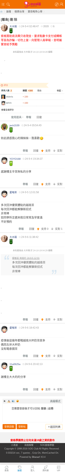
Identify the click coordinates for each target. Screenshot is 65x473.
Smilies (17, 401)
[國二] (11, 163)
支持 (48, 150)
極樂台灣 (19, 11)
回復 (39, 117)
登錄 (43, 408)
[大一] (11, 30)
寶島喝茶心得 (35, 11)
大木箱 (13, 26)
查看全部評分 (7, 110)
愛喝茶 (13, 192)
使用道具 (16, 117)
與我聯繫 (28, 445)
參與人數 (6, 90)
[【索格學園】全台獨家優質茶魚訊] (32, 4)
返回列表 (55, 426)
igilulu (9, 103)
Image (13, 401)
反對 (59, 150)
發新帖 (22, 426)
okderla (9, 97)
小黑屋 (14, 445)
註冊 (50, 408)
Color (9, 401)
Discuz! (36, 457)
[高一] (11, 368)
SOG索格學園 (47, 445)
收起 (59, 90)
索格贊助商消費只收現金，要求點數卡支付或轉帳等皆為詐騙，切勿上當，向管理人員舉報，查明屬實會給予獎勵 (31, 40)
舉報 (28, 117)
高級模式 (55, 401)
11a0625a (15, 364)
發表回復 (9, 426)
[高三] (11, 130)
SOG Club (33, 448)
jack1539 (14, 125)
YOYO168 (15, 158)
